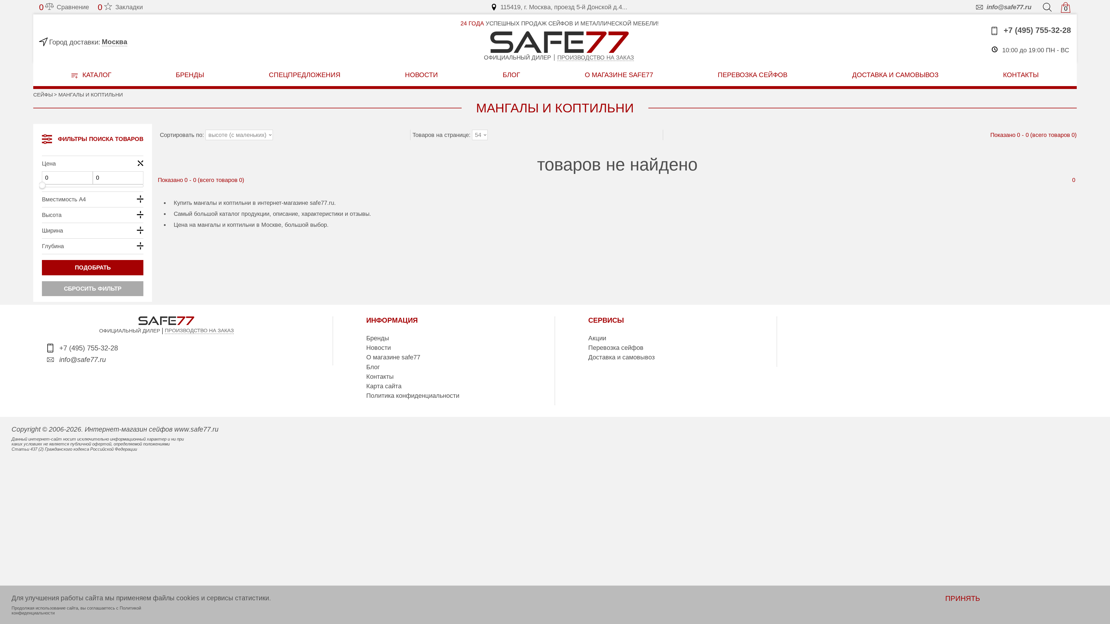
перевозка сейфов (752, 75)
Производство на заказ (595, 57)
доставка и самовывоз (895, 75)
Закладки (120, 7)
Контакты (380, 376)
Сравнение (64, 7)
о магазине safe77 (619, 75)
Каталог (96, 75)
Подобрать (93, 267)
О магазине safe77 (393, 357)
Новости (421, 75)
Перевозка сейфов (615, 347)
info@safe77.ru (1009, 7)
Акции (597, 338)
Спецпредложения (305, 75)
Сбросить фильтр (92, 288)
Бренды (190, 75)
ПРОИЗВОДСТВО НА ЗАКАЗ (199, 330)
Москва (114, 42)
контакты (1021, 75)
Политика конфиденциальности (412, 395)
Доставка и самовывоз (621, 357)
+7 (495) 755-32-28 (1036, 30)
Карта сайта (384, 386)
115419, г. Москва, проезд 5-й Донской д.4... (563, 7)
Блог (511, 75)
